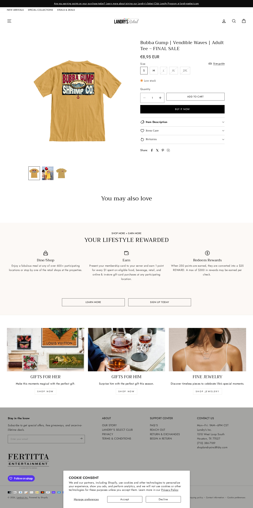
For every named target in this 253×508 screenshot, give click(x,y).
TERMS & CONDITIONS (116, 439)
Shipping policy (195, 497)
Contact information (215, 497)
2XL (185, 70)
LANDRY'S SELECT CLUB (117, 430)
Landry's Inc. (22, 497)
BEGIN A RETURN (161, 439)
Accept (124, 499)
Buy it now (182, 109)
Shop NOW (126, 391)
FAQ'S (154, 425)
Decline (163, 499)
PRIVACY (107, 434)
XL (173, 70)
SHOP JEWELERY (207, 391)
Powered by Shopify (38, 497)
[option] (126, 4)
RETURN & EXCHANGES (165, 434)
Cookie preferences (236, 497)
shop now (45, 391)
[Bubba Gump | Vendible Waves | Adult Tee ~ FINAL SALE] (152, 150)
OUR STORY (109, 425)
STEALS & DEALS (66, 10)
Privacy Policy (169, 490)
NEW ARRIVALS (15, 10)
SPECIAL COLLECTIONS (40, 10)
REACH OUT (157, 430)
